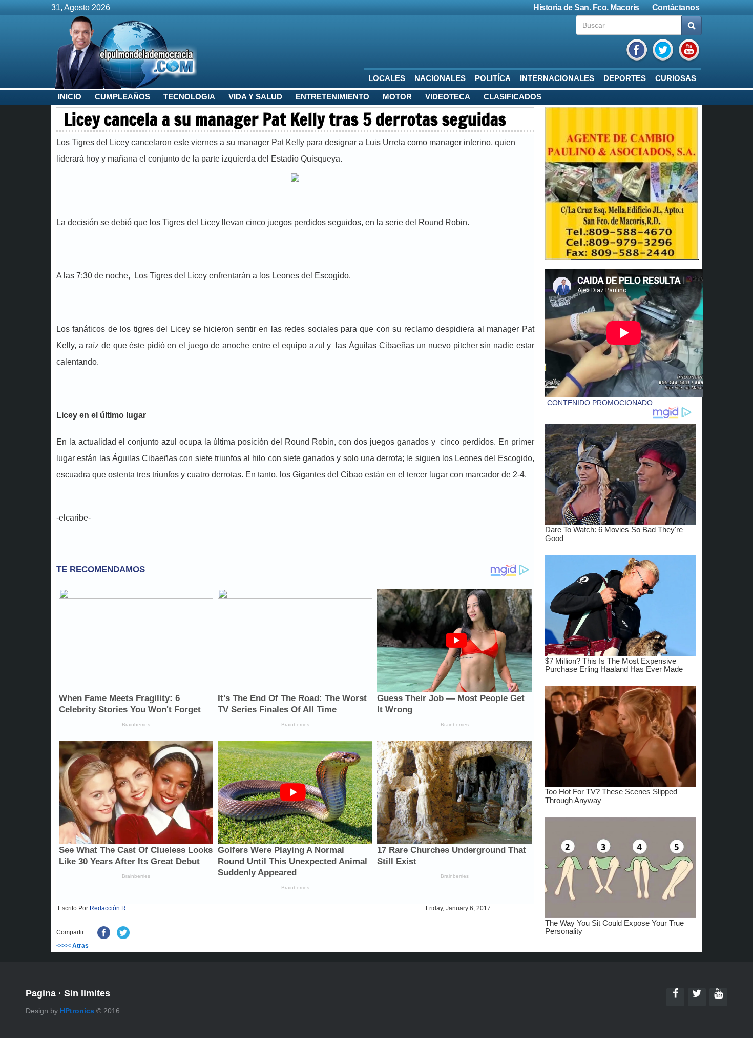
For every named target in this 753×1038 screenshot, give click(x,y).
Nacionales (440, 78)
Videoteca (447, 97)
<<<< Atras (72, 945)
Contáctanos (676, 7)
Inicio (69, 97)
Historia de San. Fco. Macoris (586, 7)
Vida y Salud (255, 97)
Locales (386, 78)
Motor (397, 97)
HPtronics (77, 1011)
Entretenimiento (332, 97)
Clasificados (512, 97)
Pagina (41, 993)
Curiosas (675, 78)
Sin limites (87, 993)
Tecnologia (189, 97)
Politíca (493, 78)
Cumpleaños (122, 97)
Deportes (624, 78)
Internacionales (557, 78)
